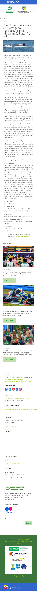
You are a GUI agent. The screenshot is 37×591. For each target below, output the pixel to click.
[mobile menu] (34, 8)
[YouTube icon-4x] (13, 390)
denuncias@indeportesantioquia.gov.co (17, 399)
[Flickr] (16, 390)
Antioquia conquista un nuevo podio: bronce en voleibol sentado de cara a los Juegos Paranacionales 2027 (18, 274)
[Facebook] (6, 390)
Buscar (8, 518)
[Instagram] (20, 390)
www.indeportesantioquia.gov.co (15, 380)
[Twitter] (9, 390)
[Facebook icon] (14, 576)
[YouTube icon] (18, 576)
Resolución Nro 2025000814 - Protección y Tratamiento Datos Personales (18, 541)
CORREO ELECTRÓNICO (12, 464)
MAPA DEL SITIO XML (11, 426)
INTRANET (8, 460)
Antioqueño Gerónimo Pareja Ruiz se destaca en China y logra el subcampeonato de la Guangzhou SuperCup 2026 (17, 313)
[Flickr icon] (20, 576)
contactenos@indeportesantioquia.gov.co (18, 382)
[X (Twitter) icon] (16, 576)
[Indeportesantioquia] (18, 9)
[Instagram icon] (23, 576)
